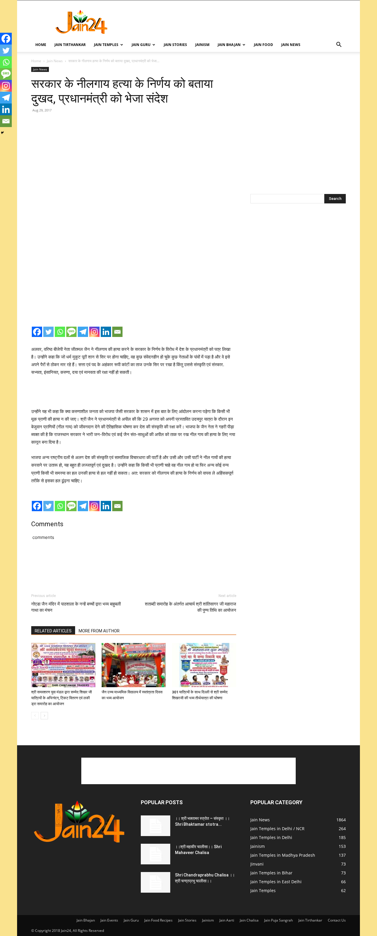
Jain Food (263, 44)
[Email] (117, 332)
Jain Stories (175, 44)
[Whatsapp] (60, 332)
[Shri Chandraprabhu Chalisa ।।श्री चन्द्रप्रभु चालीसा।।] (155, 882)
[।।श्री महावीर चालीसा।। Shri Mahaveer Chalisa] (155, 854)
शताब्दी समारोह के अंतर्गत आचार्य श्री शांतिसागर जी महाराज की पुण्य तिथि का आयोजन (190, 607)
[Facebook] (37, 332)
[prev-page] (35, 715)
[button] (339, 45)
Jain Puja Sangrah (278, 920)
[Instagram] (94, 332)
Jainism (202, 44)
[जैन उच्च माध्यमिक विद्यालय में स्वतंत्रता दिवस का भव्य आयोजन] (134, 665)
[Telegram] (83, 332)
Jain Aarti (226, 920)
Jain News (290, 44)
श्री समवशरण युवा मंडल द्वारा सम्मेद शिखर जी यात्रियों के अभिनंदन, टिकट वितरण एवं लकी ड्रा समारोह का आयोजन (61, 698)
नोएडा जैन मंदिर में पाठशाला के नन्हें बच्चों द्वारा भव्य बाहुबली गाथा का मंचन (76, 607)
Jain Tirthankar (70, 44)
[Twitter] (48, 332)
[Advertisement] (238, 22)
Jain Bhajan (229, 44)
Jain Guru (141, 44)
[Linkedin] (106, 332)
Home (40, 44)
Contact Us (337, 920)
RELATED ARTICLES (53, 631)
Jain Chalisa (249, 920)
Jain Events (109, 920)
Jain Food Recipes (158, 920)
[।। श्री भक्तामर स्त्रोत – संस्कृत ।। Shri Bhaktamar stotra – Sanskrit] (155, 825)
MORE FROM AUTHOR (99, 631)
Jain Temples (106, 44)
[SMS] (71, 332)
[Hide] (2, 132)
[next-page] (44, 715)
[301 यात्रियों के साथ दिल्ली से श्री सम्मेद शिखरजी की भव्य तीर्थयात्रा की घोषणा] (204, 665)
